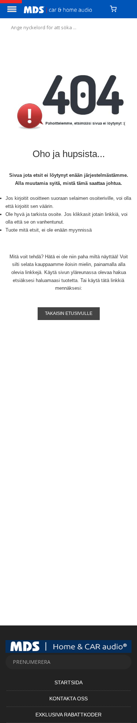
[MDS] (64, 9)
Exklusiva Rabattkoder (68, 715)
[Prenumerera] (122, 662)
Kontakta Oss (68, 698)
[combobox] (68, 27)
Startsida (68, 682)
